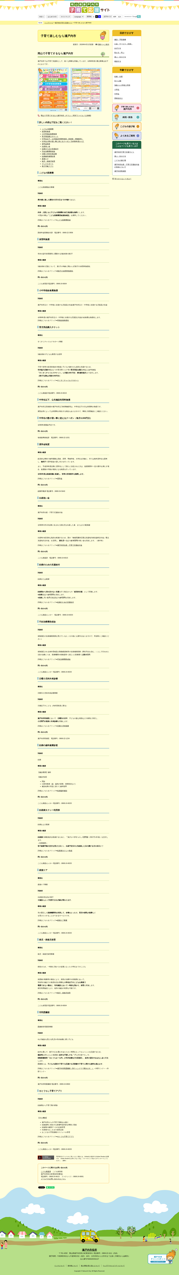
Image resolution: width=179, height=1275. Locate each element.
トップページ (48, 23)
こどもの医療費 (47, 129)
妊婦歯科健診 (62, 791)
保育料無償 (46, 131)
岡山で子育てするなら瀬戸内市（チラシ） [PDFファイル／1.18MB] (66, 115)
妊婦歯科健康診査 (48, 156)
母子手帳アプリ (47, 166)
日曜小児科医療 (63, 726)
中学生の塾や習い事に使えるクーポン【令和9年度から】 (63, 141)
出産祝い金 (46, 146)
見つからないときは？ (123, 179)
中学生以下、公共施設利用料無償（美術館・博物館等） (62, 139)
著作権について (73, 1266)
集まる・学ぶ (119, 53)
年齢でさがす (127, 70)
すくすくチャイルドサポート (68, 380)
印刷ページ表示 (103, 44)
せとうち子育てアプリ (65, 1136)
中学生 (116, 94)
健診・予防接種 (120, 39)
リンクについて (59, 1266)
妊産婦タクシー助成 (64, 851)
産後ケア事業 (62, 920)
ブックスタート (47, 164)
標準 (114, 16)
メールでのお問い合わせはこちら (53, 1179)
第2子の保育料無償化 (65, 271)
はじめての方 (52, 16)
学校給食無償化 (63, 320)
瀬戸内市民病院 (120, 171)
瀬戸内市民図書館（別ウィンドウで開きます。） (75, 1068)
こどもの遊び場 (120, 160)
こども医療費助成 (64, 220)
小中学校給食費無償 (49, 134)
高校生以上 (118, 98)
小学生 (116, 89)
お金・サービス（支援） (123, 44)
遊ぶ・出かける (120, 57)
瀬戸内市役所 (89, 1249)
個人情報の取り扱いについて (90, 1266)
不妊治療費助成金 (48, 151)
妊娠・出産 (118, 76)
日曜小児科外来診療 (49, 154)
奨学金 (59, 478)
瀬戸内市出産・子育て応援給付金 (69, 545)
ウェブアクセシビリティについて (114, 1266)
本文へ (41, 16)
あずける (117, 48)
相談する (117, 61)
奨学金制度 (46, 144)
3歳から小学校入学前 (122, 85)
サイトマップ (65, 16)
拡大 (119, 16)
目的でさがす (127, 33)
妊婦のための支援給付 (50, 149)
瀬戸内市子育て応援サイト (63, 23)
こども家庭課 (46, 1171)
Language (77, 16)
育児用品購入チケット (50, 136)
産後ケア (45, 159)
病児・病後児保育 (48, 161)
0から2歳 (117, 81)
